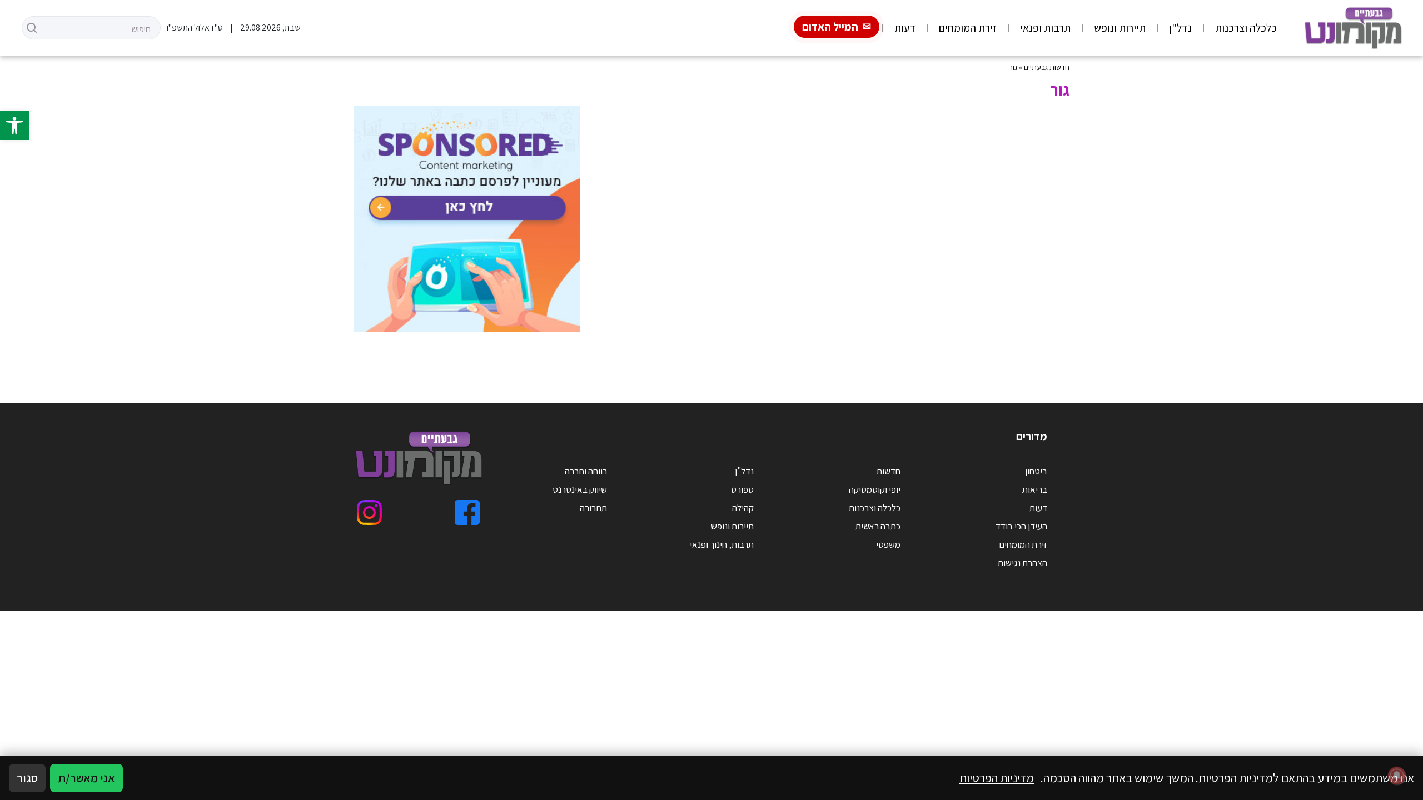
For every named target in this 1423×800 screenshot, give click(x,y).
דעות (905, 28)
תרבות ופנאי (1045, 28)
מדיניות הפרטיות (996, 778)
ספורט (742, 489)
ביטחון (1036, 471)
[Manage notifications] (1397, 775)
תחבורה (593, 508)
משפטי (888, 544)
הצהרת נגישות (1022, 563)
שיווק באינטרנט (580, 489)
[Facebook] (467, 512)
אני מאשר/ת (86, 778)
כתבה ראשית (877, 526)
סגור (27, 778)
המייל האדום (830, 26)
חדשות (888, 471)
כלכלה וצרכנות (1246, 28)
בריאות (1034, 489)
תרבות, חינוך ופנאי (722, 544)
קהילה (743, 508)
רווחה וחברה (586, 471)
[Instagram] (369, 512)
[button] (14, 125)
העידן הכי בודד (1021, 526)
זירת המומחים (968, 28)
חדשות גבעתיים (1046, 67)
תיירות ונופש (1120, 28)
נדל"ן (1180, 28)
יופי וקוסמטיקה (874, 489)
